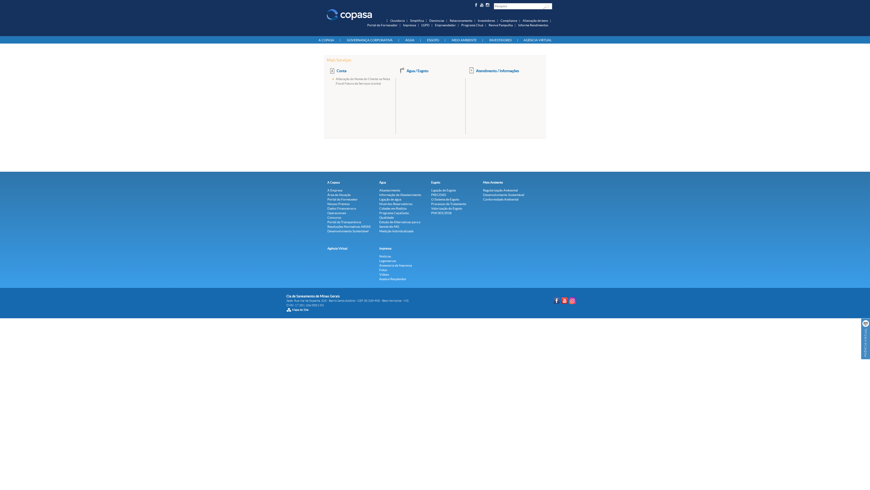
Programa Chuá (472, 25)
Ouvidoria (397, 20)
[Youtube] (482, 5)
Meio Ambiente (464, 40)
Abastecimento (389, 190)
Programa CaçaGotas (394, 213)
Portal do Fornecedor (382, 25)
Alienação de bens (535, 20)
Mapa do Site (300, 309)
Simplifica (417, 20)
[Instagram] (488, 5)
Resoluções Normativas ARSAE (349, 226)
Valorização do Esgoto (446, 208)
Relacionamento (461, 20)
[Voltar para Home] (349, 14)
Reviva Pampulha (501, 25)
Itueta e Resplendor (392, 279)
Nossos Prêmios (338, 204)
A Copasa (326, 40)
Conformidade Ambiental (501, 199)
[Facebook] (476, 5)
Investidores (486, 20)
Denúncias (436, 20)
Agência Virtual (538, 40)
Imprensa (409, 25)
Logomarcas (387, 261)
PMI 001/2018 (441, 213)
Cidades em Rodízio (393, 208)
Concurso (334, 217)
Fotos (383, 270)
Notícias (385, 256)
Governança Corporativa (370, 40)
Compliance (508, 20)
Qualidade (386, 217)
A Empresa (334, 190)
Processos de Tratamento (448, 204)
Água (409, 40)
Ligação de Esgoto (443, 190)
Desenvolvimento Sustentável (348, 231)
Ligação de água (390, 199)
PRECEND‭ (438, 195)
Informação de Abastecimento (400, 195)
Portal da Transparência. (344, 222)
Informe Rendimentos (533, 25)
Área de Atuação (339, 195)
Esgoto (433, 40)
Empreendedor (445, 25)
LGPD (425, 25)
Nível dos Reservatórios (396, 204)
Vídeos (384, 274)
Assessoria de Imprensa (395, 265)
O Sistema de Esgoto (445, 199)
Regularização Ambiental (500, 190)
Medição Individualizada (396, 231)
